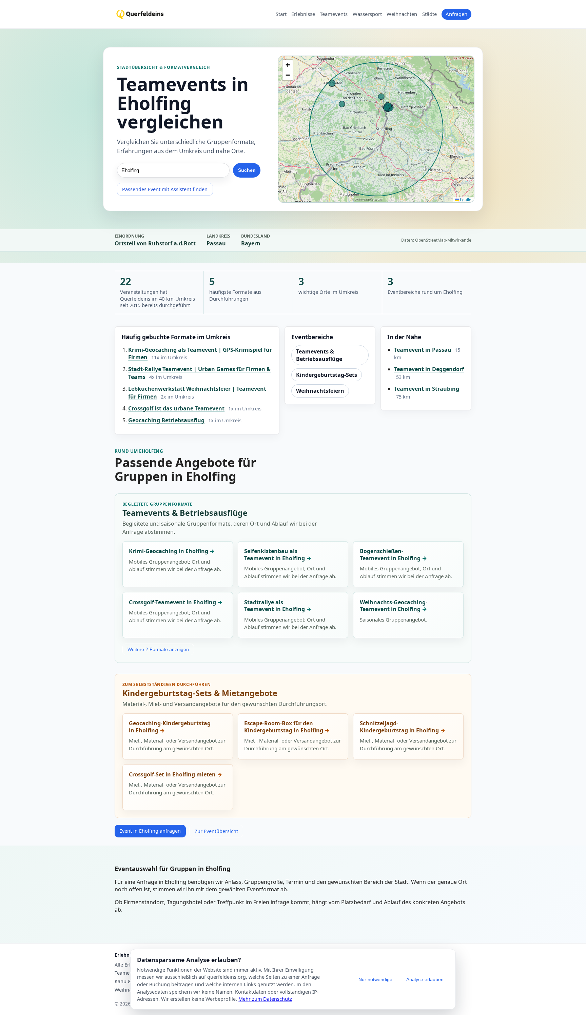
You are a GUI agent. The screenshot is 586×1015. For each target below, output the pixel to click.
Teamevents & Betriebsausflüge (319, 355)
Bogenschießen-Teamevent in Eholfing (390, 555)
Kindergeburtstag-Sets (326, 375)
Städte (429, 14)
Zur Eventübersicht (216, 831)
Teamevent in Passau (422, 349)
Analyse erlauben (425, 979)
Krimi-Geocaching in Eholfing (168, 551)
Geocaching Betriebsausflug (166, 420)
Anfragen (456, 14)
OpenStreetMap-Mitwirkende (443, 240)
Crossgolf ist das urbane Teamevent (176, 408)
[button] (287, 65)
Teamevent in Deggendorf (429, 369)
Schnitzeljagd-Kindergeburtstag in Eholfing (399, 727)
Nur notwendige (375, 979)
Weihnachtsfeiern (320, 390)
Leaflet (465, 199)
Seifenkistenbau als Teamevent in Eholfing (274, 555)
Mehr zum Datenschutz (265, 999)
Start (281, 14)
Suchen (247, 170)
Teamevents (334, 14)
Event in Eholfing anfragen (150, 831)
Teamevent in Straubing (426, 388)
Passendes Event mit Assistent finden (165, 189)
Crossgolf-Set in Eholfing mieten (172, 774)
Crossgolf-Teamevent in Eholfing (172, 602)
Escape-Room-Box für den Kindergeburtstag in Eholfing (283, 727)
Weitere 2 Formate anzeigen (158, 649)
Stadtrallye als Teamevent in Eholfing (274, 606)
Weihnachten (402, 14)
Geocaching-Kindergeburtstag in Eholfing (170, 727)
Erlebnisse (303, 14)
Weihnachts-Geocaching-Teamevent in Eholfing (393, 606)
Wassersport (367, 14)
